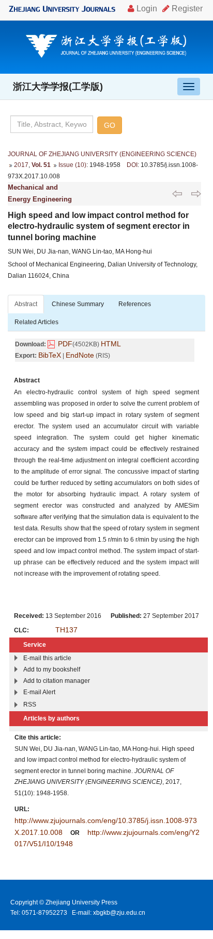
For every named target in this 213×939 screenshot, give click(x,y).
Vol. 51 (41, 165)
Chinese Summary (78, 304)
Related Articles (36, 322)
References (134, 304)
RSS (29, 704)
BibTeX (49, 355)
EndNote (80, 355)
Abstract (25, 304)
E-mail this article (47, 658)
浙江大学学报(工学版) (58, 86)
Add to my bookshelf (51, 669)
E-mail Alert (39, 692)
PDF (65, 344)
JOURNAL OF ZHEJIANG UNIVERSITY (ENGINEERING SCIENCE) (102, 154)
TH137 (66, 630)
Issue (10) (72, 165)
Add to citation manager (56, 680)
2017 (21, 165)
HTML (111, 344)
